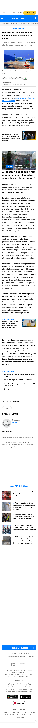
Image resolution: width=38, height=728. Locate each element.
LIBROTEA (20, 717)
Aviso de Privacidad (14, 653)
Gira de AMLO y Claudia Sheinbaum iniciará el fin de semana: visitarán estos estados (11, 137)
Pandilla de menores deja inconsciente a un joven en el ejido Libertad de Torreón (23, 516)
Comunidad (13, 23)
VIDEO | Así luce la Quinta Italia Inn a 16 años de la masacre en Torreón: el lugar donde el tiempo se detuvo (23, 540)
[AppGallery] (19, 703)
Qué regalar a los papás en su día (15, 389)
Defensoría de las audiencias (16, 656)
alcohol (7, 408)
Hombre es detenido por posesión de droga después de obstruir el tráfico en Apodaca (10, 324)
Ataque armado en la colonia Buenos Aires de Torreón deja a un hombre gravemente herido (24, 495)
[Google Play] (12, 697)
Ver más (14, 422)
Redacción (7, 83)
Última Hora (5, 23)
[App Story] (25, 697)
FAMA (33, 712)
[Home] (19, 18)
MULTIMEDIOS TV (11, 715)
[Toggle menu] (2, 18)
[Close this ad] (36, 721)
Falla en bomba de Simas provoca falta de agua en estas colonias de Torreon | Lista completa (24, 506)
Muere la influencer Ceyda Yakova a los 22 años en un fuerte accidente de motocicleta (24, 528)
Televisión (31, 23)
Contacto (31, 656)
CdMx (13, 13)
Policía (20, 23)
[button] (32, 59)
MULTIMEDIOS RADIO (27, 715)
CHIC (26, 712)
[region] (19, 5)
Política (24, 23)
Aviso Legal (26, 653)
